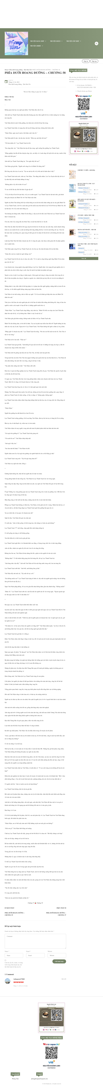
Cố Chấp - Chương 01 (84, 218)
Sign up (94, 61)
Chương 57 (31, 903)
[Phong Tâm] (16, 43)
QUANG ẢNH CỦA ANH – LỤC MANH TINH (86, 184)
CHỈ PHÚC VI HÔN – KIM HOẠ (86, 170)
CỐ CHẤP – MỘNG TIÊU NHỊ (86, 215)
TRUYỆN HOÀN (55, 41)
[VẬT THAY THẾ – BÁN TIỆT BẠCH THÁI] (72, 246)
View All (83, 258)
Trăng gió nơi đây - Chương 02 (83, 236)
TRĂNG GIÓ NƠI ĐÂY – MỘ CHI (87, 229)
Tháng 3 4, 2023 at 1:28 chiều (20, 986)
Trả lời (63, 979)
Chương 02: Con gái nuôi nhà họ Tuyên (83, 208)
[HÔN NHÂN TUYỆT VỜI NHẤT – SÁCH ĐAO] (72, 203)
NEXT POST (10, 908)
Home (6, 70)
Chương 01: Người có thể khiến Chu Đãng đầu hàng (84, 204)
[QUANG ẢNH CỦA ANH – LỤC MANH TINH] (72, 187)
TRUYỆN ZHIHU (35, 46)
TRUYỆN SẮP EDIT (72, 41)
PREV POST (61, 908)
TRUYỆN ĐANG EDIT (37, 41)
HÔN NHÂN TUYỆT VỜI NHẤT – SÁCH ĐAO (87, 200)
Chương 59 (40, 903)
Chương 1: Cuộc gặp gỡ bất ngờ (83, 188)
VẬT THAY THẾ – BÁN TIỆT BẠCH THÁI (87, 244)
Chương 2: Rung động (82, 192)
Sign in (86, 61)
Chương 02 (81, 252)
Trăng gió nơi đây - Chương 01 (83, 232)
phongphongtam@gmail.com (39, 1079)
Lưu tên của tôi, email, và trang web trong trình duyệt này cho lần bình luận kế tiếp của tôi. (14, 965)
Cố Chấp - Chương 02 (84, 222)
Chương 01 (81, 248)
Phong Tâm (15, 1079)
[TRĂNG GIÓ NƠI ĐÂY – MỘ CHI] (72, 232)
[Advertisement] (51, 14)
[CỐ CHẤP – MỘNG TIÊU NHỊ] (72, 218)
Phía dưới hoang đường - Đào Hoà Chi (20, 70)
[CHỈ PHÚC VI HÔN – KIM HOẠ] (72, 174)
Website (50, 951)
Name (6, 951)
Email (28, 951)
